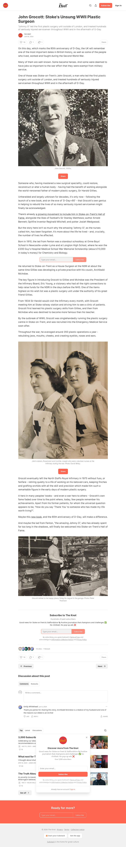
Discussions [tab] (37, 730)
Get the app (75, 835)
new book (36, 516)
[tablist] (28, 683)
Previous (28, 666)
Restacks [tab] (34, 684)
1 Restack (46, 649)
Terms (66, 829)
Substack (51, 842)
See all (23, 793)
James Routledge (35, 763)
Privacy (60, 829)
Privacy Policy (82, 782)
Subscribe (105, 5)
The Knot (27, 34)
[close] (87, 737)
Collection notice (77, 829)
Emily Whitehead (31, 706)
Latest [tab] (27, 730)
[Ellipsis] (107, 706)
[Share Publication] (95, 5)
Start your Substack (56, 835)
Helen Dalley (32, 783)
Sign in (118, 5)
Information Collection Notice (62, 782)
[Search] (90, 5)
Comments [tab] (24, 684)
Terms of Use (75, 780)
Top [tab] (21, 730)
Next (100, 666)
